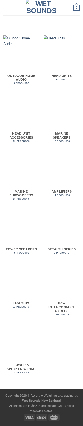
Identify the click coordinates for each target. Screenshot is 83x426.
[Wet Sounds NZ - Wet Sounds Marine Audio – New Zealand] (41, 7)
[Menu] (6, 7)
